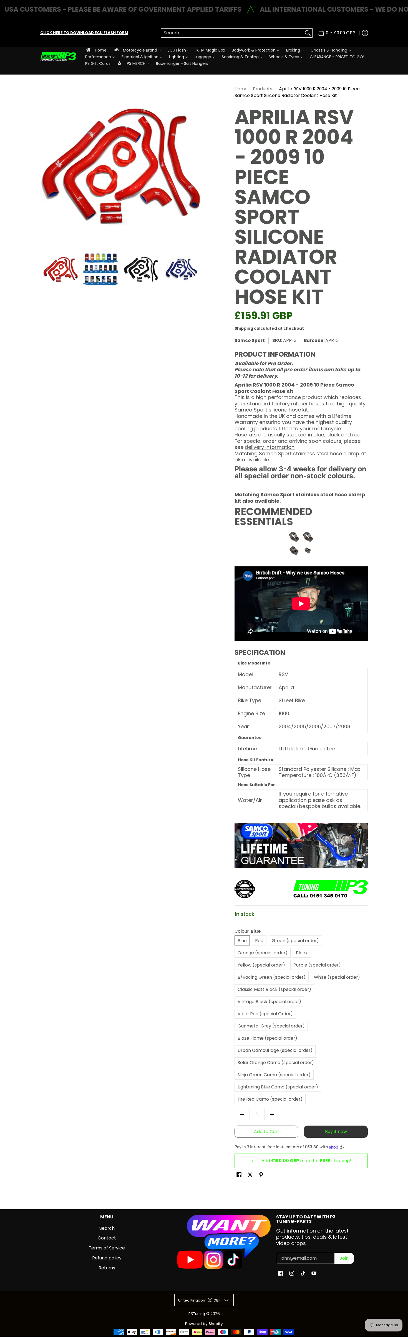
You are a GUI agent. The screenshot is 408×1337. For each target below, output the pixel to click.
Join (344, 1258)
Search (107, 1228)
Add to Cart (266, 1131)
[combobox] (232, 33)
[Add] (272, 1114)
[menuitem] (96, 50)
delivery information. (270, 447)
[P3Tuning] (58, 57)
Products (262, 89)
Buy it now (336, 1131)
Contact (107, 1238)
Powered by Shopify (204, 1323)
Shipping (244, 328)
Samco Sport (250, 340)
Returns (107, 1268)
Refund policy (107, 1258)
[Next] (197, 166)
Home (241, 89)
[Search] (307, 33)
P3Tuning (196, 1313)
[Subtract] (242, 1114)
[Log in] (365, 33)
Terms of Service (107, 1248)
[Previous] (44, 166)
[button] (239, 1175)
